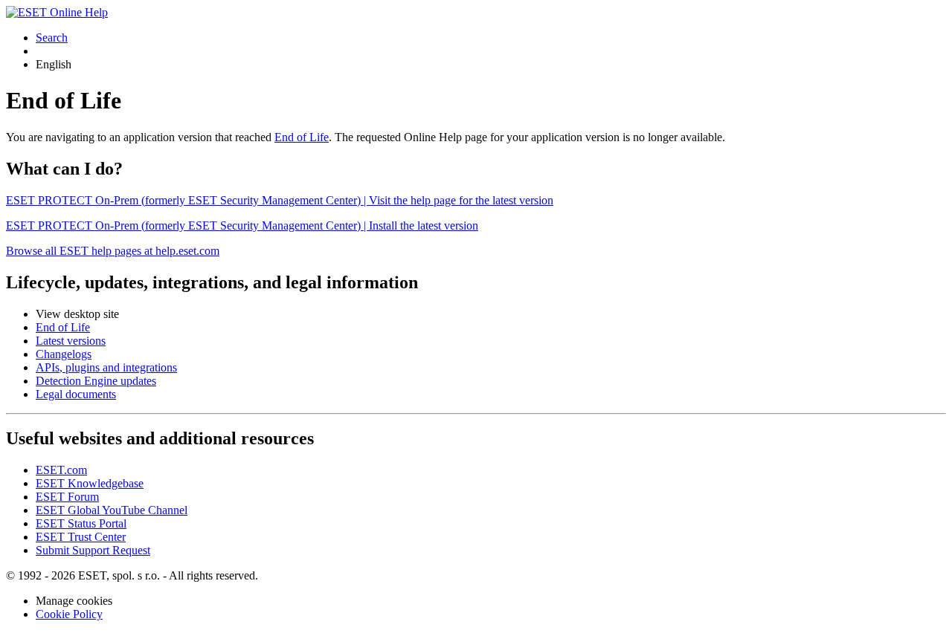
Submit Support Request (93, 550)
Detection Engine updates (96, 380)
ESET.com (61, 470)
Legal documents (76, 394)
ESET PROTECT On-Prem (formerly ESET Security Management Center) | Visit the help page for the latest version (279, 200)
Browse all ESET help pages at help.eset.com (112, 250)
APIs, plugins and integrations (106, 367)
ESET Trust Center (81, 536)
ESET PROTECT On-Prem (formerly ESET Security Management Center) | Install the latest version (242, 225)
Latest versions (71, 340)
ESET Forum (67, 496)
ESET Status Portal (81, 523)
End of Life (301, 137)
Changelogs (63, 354)
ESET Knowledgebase (90, 483)
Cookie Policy (69, 614)
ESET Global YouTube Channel (111, 510)
